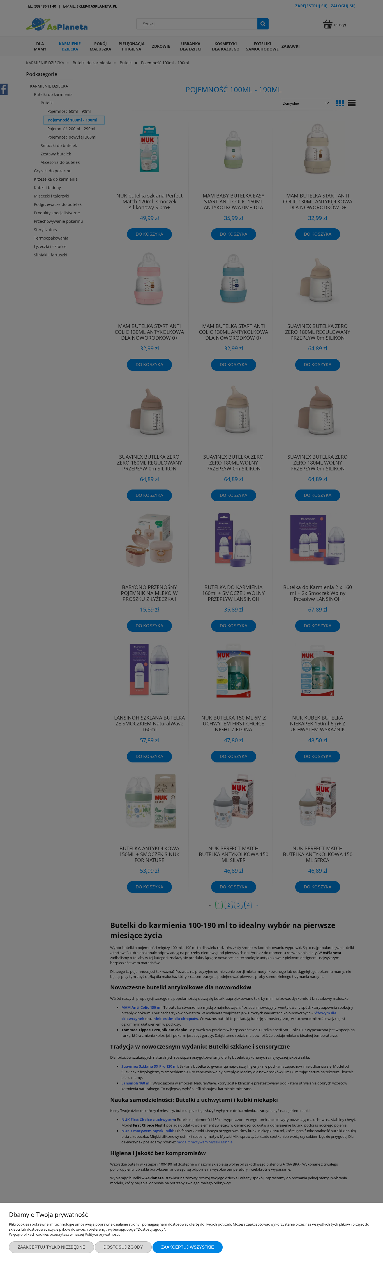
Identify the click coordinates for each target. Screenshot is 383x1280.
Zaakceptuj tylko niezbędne (51, 1247)
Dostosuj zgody (123, 1247)
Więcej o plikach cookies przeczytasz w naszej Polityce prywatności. (64, 1234)
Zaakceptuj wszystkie (187, 1247)
